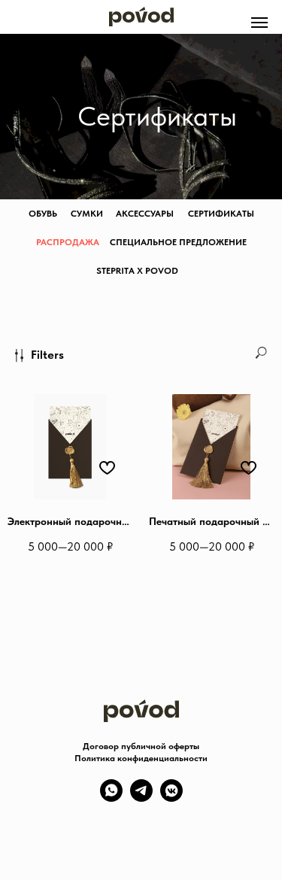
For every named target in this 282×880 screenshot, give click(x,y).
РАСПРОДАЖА (67, 242)
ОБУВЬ (43, 213)
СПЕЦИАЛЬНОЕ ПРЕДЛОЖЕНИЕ (178, 242)
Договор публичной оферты (141, 746)
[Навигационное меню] (259, 22)
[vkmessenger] (171, 797)
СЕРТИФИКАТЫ (221, 213)
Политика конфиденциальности (141, 758)
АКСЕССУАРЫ (145, 213)
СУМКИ (87, 213)
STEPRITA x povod (137, 271)
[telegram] (141, 797)
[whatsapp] (111, 797)
